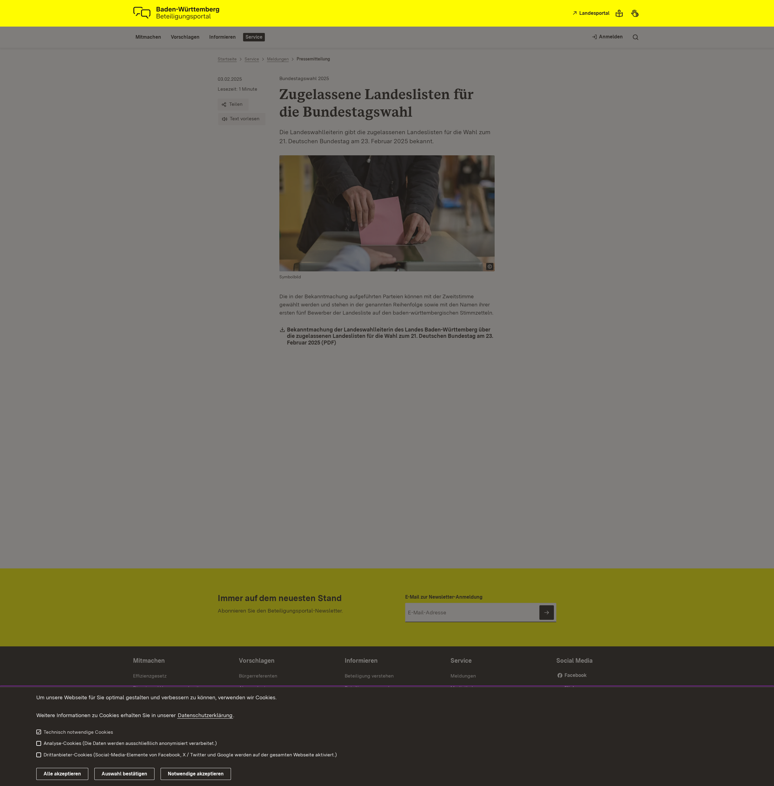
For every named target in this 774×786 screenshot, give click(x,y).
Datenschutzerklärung (205, 715)
